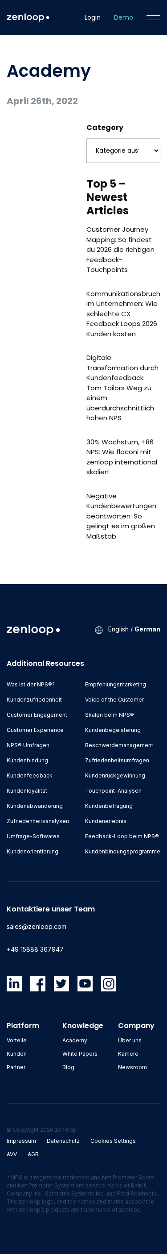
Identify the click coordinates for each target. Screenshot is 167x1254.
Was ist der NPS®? (31, 684)
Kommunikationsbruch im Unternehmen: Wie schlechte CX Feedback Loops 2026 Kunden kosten (123, 314)
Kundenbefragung (109, 806)
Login (93, 17)
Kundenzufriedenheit (34, 699)
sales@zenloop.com (36, 926)
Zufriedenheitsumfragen (117, 760)
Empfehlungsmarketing (115, 684)
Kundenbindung (27, 760)
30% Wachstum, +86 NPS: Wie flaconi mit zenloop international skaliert (121, 457)
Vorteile (17, 1040)
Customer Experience (35, 730)
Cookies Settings (113, 1140)
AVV (12, 1154)
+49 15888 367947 (35, 949)
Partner (16, 1067)
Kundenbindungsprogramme (122, 851)
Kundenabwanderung (35, 806)
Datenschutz (63, 1140)
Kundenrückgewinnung (115, 775)
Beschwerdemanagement (119, 745)
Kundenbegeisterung (113, 730)
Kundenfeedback (30, 775)
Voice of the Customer (114, 699)
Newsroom (132, 1067)
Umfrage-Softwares (33, 836)
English (118, 629)
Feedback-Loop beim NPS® (122, 836)
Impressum (21, 1140)
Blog (68, 1067)
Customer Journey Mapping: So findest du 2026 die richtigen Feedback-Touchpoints (120, 249)
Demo (123, 17)
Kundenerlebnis (105, 821)
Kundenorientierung (32, 851)
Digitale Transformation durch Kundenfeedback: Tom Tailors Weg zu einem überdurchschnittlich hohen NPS (122, 387)
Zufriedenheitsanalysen (38, 821)
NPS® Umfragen (28, 745)
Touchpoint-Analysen (113, 790)
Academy (74, 1040)
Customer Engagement (37, 714)
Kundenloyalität (27, 790)
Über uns (130, 1040)
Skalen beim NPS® (109, 714)
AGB (33, 1154)
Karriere (128, 1053)
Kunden (17, 1053)
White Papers (80, 1053)
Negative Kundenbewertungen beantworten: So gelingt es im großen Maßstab (121, 516)
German (147, 629)
